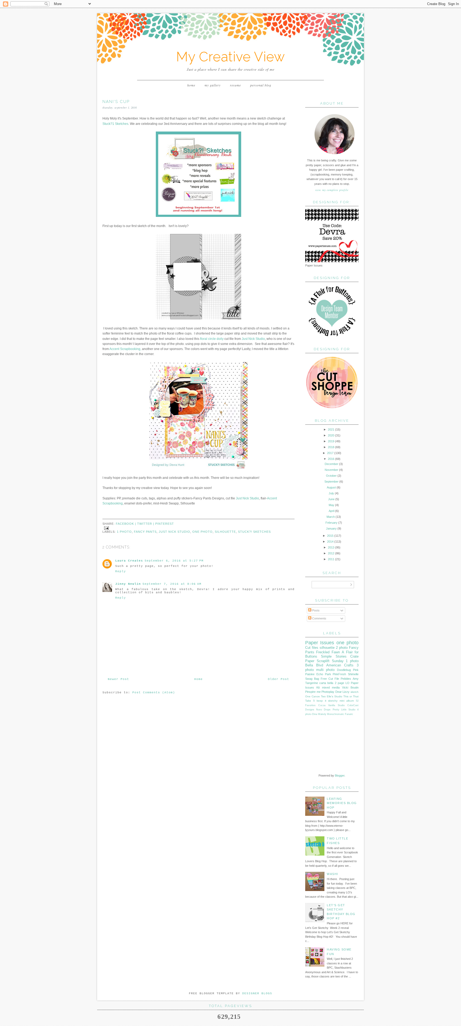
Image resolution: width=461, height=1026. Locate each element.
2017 (330, 453)
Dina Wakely (319, 714)
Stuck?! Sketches (254, 531)
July (331, 493)
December (331, 464)
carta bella (326, 683)
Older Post (278, 679)
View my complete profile (331, 190)
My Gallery (213, 85)
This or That (351, 696)
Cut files (311, 648)
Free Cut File (330, 678)
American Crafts (339, 665)
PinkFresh (339, 674)
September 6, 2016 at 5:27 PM (174, 560)
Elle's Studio (334, 696)
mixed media (331, 687)
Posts (315, 610)
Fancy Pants (145, 531)
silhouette (225, 531)
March (331, 516)
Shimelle (353, 674)
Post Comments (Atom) (153, 692)
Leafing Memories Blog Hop (342, 803)
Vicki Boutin (350, 687)
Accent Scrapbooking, (125, 349)
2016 (331, 458)
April (331, 510)
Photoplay (327, 691)
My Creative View (230, 57)
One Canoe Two (315, 696)
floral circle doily (212, 339)
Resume (235, 85)
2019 (331, 441)
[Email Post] (105, 527)
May (331, 505)
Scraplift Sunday (330, 661)
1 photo (124, 531)
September (331, 481)
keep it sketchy (327, 700)
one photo (202, 531)
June (331, 499)
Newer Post (118, 679)
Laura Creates (129, 560)
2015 (330, 535)
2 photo (342, 648)
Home (191, 85)
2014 (330, 541)
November (331, 469)
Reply (120, 571)
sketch (355, 691)
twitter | (146, 523)
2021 (331, 429)
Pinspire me (313, 691)
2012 (331, 553)
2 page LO (342, 683)
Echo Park (323, 674)
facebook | (126, 523)
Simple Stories (333, 656)
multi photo (325, 670)
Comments (318, 618)
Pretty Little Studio (344, 709)
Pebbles (346, 678)
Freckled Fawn (328, 652)
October (331, 475)
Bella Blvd (314, 665)
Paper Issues (319, 642)
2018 (331, 447)
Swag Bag (312, 678)
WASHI (332, 874)
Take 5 (310, 700)
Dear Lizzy (342, 691)
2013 (331, 547)
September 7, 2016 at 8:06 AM (171, 584)
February (331, 522)
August (331, 487)
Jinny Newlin (128, 584)
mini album (347, 700)
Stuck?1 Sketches (115, 124)
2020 (331, 435)
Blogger (339, 775)
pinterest (164, 523)
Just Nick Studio (253, 339)
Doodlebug (344, 669)
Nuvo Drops (323, 709)
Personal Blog (260, 85)
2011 (331, 559)
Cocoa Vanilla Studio (331, 705)
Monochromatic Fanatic (340, 714)
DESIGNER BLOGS (257, 993)
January (331, 528)
